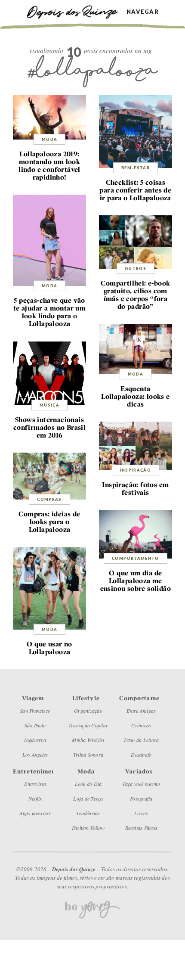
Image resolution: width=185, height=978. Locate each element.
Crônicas (141, 725)
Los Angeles (35, 754)
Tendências (88, 813)
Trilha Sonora (88, 754)
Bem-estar (135, 167)
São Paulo (35, 725)
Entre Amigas (141, 710)
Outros (135, 268)
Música (49, 405)
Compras (49, 499)
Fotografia (141, 798)
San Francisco (35, 710)
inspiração (135, 470)
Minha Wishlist (88, 739)
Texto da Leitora (141, 739)
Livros (141, 813)
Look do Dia (88, 783)
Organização (88, 710)
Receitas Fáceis (141, 827)
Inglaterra (35, 739)
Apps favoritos (34, 813)
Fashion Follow (88, 827)
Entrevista (35, 783)
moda (49, 139)
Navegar (142, 12)
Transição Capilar (88, 725)
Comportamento (135, 558)
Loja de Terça (88, 798)
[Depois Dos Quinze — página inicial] (76, 11)
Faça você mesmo (141, 783)
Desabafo (141, 754)
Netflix (35, 798)
